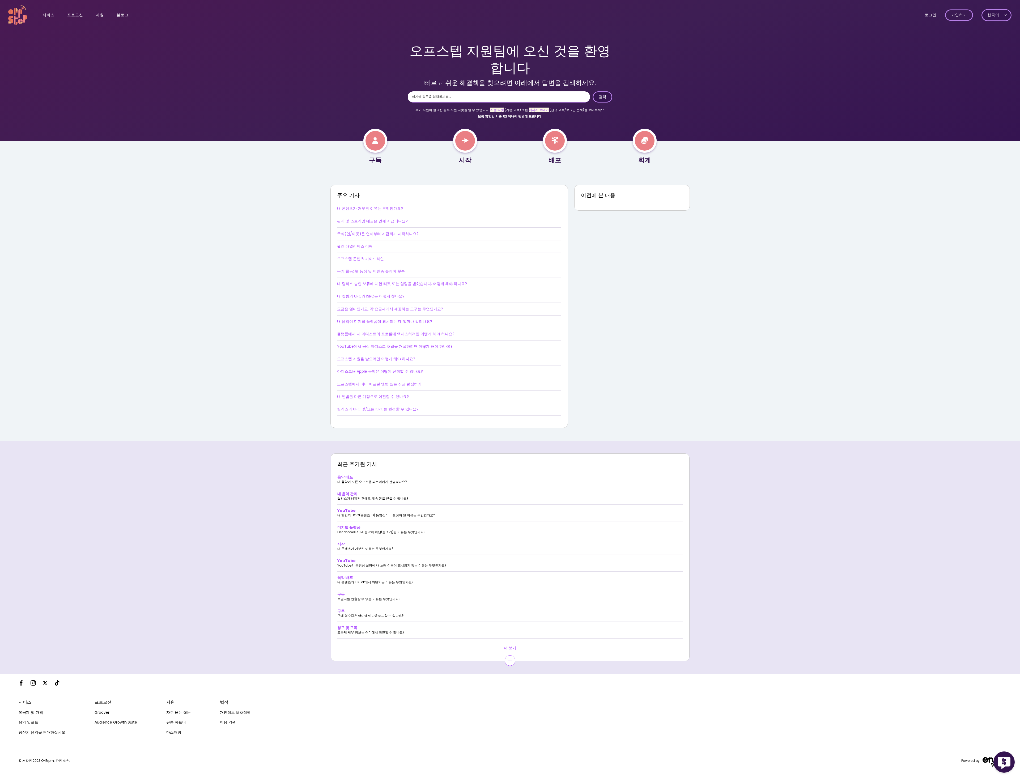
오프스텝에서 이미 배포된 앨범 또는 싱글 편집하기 (379, 384)
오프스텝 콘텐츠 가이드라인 (360, 258)
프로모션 (75, 15)
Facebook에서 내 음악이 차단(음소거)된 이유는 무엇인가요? (381, 532)
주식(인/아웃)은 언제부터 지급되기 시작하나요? (378, 233)
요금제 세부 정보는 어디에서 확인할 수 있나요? (371, 632)
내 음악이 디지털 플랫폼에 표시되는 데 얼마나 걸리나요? (384, 321)
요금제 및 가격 (31, 712)
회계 (644, 160)
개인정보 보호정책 (235, 712)
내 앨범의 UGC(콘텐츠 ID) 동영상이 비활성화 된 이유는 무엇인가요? (386, 515)
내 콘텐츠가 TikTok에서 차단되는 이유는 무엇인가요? (375, 582)
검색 (602, 96)
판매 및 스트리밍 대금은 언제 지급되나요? (372, 221)
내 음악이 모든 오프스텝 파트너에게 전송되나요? (372, 482)
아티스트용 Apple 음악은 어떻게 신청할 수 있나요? (380, 371)
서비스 (48, 15)
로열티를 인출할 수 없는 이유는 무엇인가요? (369, 599)
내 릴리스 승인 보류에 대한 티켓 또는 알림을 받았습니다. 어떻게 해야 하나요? (402, 283)
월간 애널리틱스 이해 (355, 246)
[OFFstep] (18, 15)
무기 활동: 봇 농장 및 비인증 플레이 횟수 (371, 271)
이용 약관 (228, 722)
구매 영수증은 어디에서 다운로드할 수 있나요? (370, 616)
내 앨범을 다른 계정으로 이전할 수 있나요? (373, 396)
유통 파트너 (176, 722)
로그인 (931, 15)
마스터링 (173, 732)
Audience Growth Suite (116, 722)
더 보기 (510, 648)
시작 (465, 160)
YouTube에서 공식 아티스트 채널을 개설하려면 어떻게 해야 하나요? (395, 346)
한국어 (993, 15)
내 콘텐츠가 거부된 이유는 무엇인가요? (370, 208)
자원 (100, 15)
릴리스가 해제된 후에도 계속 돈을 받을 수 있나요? (373, 498)
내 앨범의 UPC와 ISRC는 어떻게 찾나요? (371, 296)
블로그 (123, 15)
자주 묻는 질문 (178, 712)
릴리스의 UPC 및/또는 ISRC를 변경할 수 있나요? (378, 409)
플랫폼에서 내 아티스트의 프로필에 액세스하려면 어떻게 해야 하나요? (395, 334)
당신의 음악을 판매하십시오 (42, 732)
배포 (555, 160)
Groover (102, 712)
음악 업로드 (28, 722)
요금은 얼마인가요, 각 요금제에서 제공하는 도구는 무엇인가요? (390, 309)
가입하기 (959, 15)
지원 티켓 (497, 110)
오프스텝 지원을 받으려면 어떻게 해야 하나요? (376, 359)
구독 (375, 160)
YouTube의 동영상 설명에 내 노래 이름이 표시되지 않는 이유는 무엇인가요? (392, 565)
